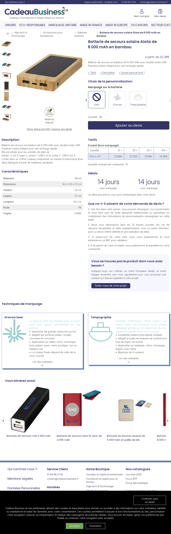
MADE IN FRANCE (91, 25)
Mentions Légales (20, 479)
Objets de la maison (97, 490)
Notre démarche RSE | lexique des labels (49, 129)
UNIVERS (10, 25)
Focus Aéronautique (137, 483)
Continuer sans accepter (150, 500)
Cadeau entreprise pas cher (141, 490)
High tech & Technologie (100, 486)
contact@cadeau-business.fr (154, 2)
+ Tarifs (92, 72)
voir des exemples (42, 361)
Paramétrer (95, 525)
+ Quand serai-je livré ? (132, 72)
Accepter (74, 525)
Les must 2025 (134, 474)
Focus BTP (131, 478)
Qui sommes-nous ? (15, 2)
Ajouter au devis (128, 125)
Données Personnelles (24, 488)
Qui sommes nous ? (22, 469)
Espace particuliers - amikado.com (101, 2)
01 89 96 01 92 (129, 2)
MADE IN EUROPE (117, 25)
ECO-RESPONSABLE (32, 25)
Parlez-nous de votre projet (111, 285)
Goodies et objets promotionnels (104, 474)
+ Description (107, 72)
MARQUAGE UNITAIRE (63, 25)
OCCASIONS (139, 25)
